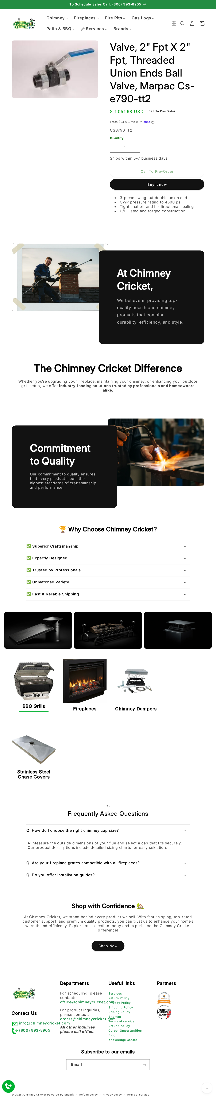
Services (115, 993)
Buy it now (157, 184)
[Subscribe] (144, 1064)
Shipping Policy (120, 1007)
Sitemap (114, 1016)
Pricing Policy (119, 1012)
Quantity (117, 138)
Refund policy (119, 1026)
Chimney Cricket (34, 1094)
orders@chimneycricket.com (88, 1019)
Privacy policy (112, 1094)
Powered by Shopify (61, 1094)
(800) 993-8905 (34, 1030)
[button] (182, 23)
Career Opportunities (125, 1030)
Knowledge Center (122, 1040)
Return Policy (119, 998)
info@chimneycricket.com (44, 1023)
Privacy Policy (119, 1002)
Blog (112, 1035)
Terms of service (121, 1021)
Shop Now (108, 946)
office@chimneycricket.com (87, 1002)
